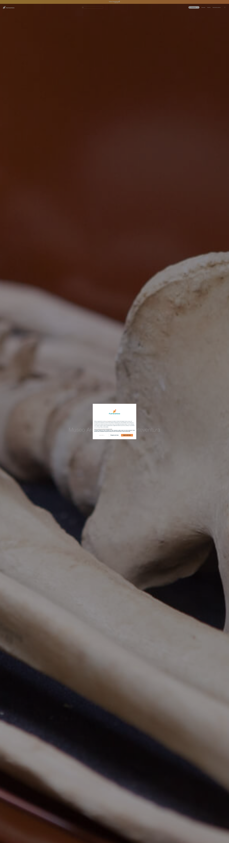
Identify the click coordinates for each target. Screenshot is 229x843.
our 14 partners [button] (108, 421)
